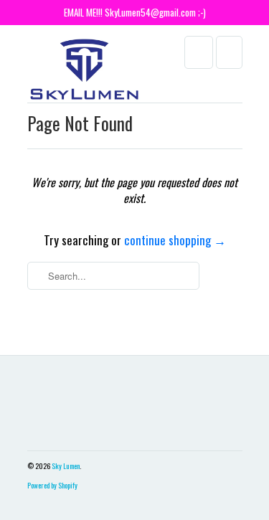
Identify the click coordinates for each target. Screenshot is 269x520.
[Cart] (229, 52)
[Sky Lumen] (84, 69)
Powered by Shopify (52, 485)
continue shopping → (175, 240)
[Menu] (198, 52)
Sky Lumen (66, 465)
